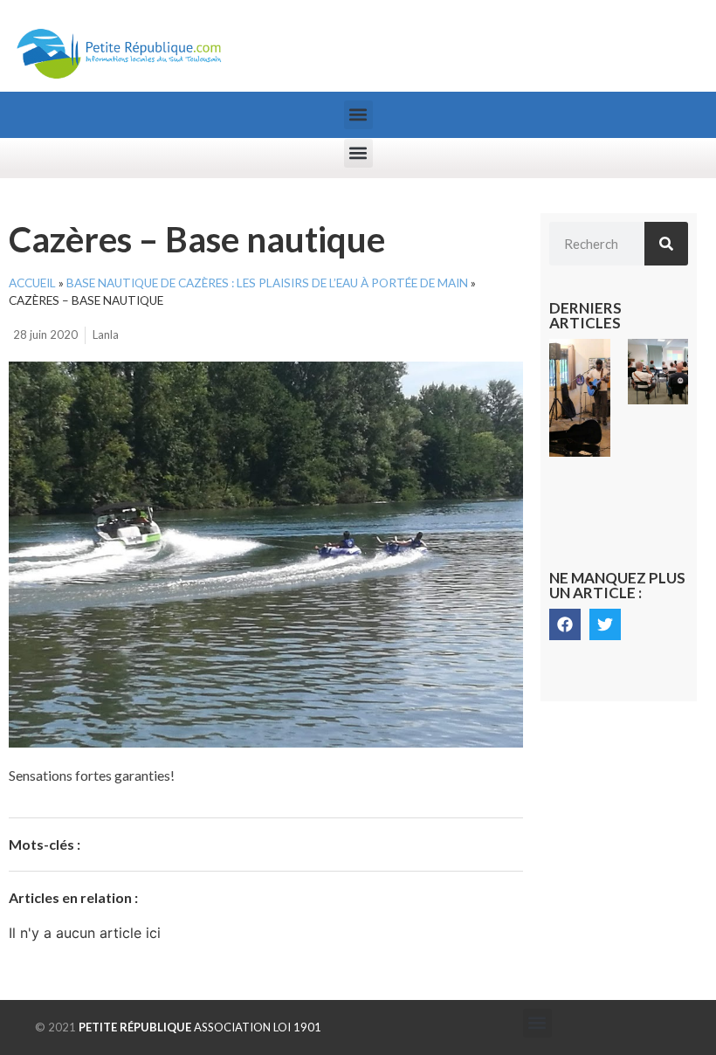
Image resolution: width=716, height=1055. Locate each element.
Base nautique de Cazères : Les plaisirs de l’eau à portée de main (267, 283)
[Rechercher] (666, 243)
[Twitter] (605, 624)
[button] (358, 114)
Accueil (32, 283)
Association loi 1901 (200, 1027)
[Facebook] (565, 624)
